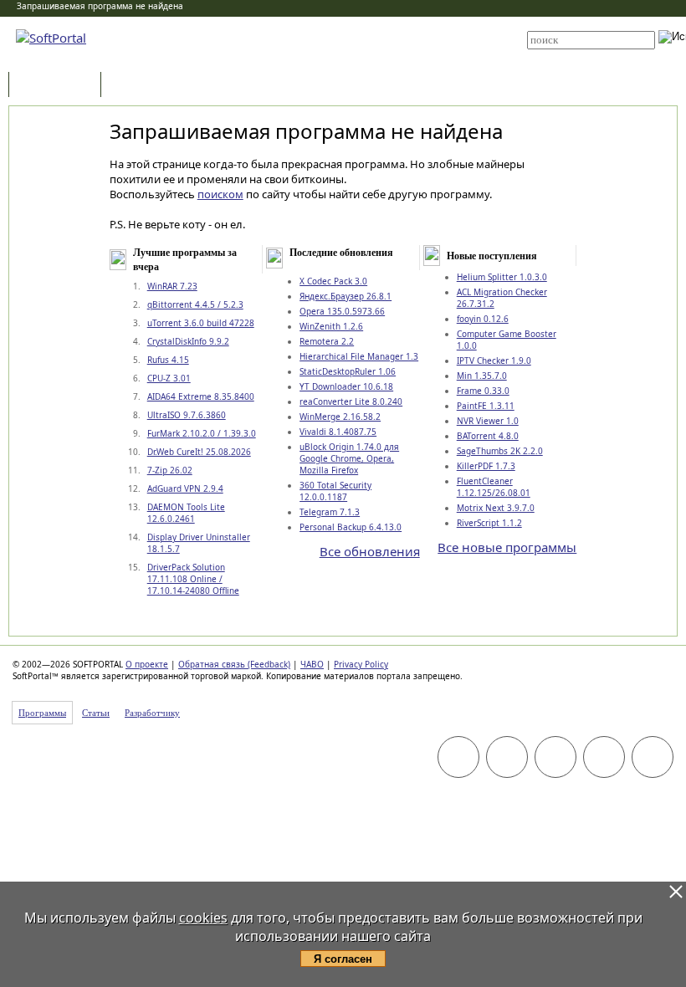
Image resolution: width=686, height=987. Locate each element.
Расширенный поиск (573, 54)
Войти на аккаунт (344, 23)
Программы (58, 86)
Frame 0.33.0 (483, 390)
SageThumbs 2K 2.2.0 (500, 451)
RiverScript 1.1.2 (489, 523)
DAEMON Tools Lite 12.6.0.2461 (186, 512)
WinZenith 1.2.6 (331, 326)
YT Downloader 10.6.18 (346, 386)
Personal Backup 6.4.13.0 (350, 527)
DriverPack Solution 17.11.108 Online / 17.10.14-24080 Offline (193, 578)
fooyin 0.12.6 (483, 319)
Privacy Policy (361, 664)
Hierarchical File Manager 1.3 (358, 356)
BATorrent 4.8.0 (488, 436)
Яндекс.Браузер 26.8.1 (345, 296)
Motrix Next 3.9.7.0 (496, 508)
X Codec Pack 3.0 (333, 281)
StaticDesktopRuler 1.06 (347, 371)
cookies (203, 917)
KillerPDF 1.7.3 (486, 466)
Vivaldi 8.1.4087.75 (337, 431)
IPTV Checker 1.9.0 (494, 360)
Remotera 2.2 (326, 341)
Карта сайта (336, 48)
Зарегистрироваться (352, 35)
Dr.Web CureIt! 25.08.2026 (199, 452)
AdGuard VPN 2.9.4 (185, 488)
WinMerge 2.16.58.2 (340, 416)
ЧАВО (312, 664)
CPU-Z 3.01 (169, 378)
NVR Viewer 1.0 (488, 421)
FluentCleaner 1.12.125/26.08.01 (493, 487)
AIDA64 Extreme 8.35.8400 (200, 396)
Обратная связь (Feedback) (234, 664)
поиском (220, 194)
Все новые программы (507, 547)
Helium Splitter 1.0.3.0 (502, 277)
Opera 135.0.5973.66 (342, 311)
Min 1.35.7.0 (482, 375)
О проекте (146, 664)
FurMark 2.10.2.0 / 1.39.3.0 (201, 433)
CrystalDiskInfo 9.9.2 (188, 341)
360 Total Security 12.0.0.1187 (335, 491)
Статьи (141, 86)
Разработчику (152, 713)
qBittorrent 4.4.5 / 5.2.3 (195, 304)
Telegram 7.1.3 (329, 512)
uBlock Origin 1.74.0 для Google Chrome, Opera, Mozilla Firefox (349, 458)
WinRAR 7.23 (172, 286)
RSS (317, 60)
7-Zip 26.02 (169, 470)
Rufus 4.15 (168, 360)
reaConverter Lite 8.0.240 (350, 401)
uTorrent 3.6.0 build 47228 (200, 323)
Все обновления (370, 551)
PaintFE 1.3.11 (485, 406)
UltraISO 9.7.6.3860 (186, 415)
